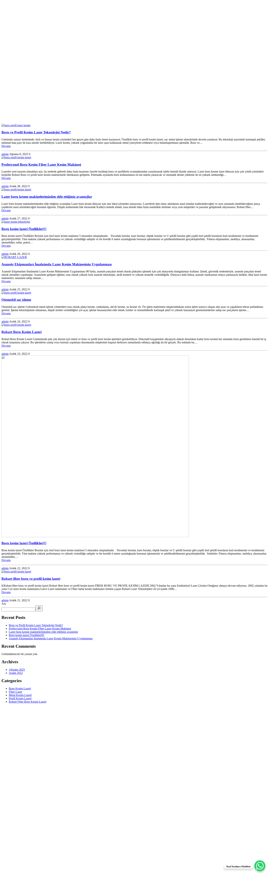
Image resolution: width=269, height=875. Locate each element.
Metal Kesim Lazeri (20, 695)
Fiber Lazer (15, 691)
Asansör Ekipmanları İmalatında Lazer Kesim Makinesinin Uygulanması (56, 264)
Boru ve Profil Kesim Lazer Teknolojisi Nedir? (36, 132)
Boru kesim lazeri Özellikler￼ (23, 229)
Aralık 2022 (16, 672)
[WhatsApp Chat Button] (259, 865)
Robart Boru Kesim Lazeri (21, 332)
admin (5, 154)
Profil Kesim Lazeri (20, 698)
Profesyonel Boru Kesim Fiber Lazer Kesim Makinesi (41, 164)
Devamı (6, 146)
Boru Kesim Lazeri (20, 688)
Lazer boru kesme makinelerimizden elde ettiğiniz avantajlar (46, 197)
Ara (3, 603)
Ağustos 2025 (17, 669)
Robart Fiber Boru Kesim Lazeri (27, 701)
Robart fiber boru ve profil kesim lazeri (30, 579)
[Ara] (39, 608)
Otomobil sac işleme (16, 300)
